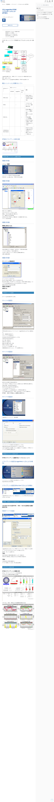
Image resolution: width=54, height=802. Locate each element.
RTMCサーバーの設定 (9, 32)
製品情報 (8, 4)
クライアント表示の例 (9, 36)
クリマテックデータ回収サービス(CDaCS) (44, 12)
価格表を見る (10, 25)
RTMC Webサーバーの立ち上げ (11, 35)
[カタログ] (3, 21)
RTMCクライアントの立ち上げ (11, 34)
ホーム (3, 4)
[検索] (51, 5)
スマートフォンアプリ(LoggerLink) (43, 18)
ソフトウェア (13, 4)
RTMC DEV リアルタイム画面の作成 (12, 31)
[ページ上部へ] (52, 800)
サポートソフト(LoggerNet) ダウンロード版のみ (44, 15)
